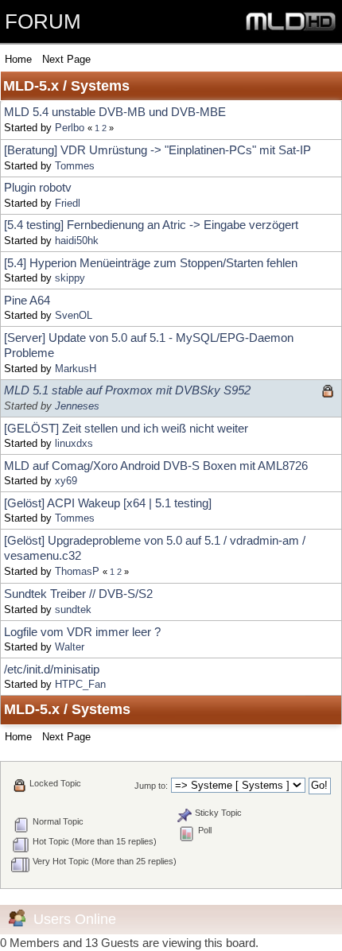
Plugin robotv (38, 187)
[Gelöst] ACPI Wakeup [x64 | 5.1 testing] (108, 503)
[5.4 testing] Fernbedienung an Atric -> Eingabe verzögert (151, 224)
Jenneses (77, 406)
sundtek (73, 609)
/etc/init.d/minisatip (51, 669)
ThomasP (77, 571)
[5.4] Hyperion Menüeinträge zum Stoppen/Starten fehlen (150, 263)
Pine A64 (27, 300)
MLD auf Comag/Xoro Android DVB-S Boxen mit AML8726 (156, 465)
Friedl (67, 203)
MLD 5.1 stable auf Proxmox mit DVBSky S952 (127, 390)
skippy (70, 278)
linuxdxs (74, 443)
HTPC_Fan (80, 684)
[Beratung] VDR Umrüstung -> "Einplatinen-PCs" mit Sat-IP (157, 150)
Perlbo (69, 128)
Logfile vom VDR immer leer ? (82, 632)
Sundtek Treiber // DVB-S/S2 (78, 593)
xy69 (66, 481)
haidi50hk (77, 240)
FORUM (43, 21)
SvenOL (73, 315)
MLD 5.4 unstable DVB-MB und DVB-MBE (115, 111)
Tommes (75, 166)
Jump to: (151, 785)
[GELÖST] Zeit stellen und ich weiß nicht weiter (126, 428)
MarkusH (75, 369)
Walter (69, 647)
